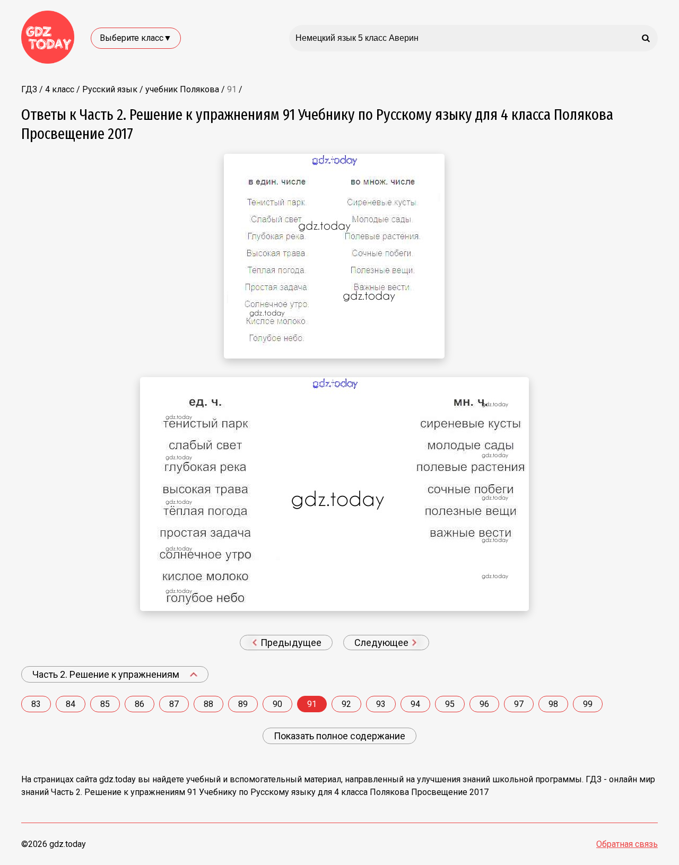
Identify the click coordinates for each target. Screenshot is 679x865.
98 (553, 704)
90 (277, 704)
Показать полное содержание (339, 735)
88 (208, 704)
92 (346, 704)
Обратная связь (627, 844)
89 (243, 704)
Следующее (382, 642)
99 (588, 704)
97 (519, 704)
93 (381, 704)
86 (139, 704)
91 (312, 704)
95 (450, 704)
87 (174, 704)
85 (105, 704)
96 (484, 704)
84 (70, 704)
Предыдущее (289, 642)
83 (36, 704)
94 (415, 704)
